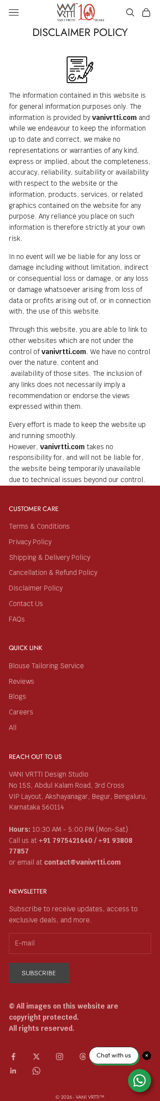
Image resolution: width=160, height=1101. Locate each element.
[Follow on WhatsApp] (36, 1070)
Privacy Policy (30, 542)
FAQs (17, 619)
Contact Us (26, 603)
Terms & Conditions (39, 526)
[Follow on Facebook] (13, 1056)
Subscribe (39, 973)
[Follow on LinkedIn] (13, 1070)
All (12, 727)
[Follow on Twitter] (36, 1056)
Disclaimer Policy (36, 588)
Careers (21, 712)
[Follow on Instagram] (59, 1056)
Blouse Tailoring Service (46, 666)
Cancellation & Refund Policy (53, 572)
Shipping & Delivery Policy (49, 557)
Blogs (17, 696)
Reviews (21, 681)
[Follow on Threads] (82, 1056)
